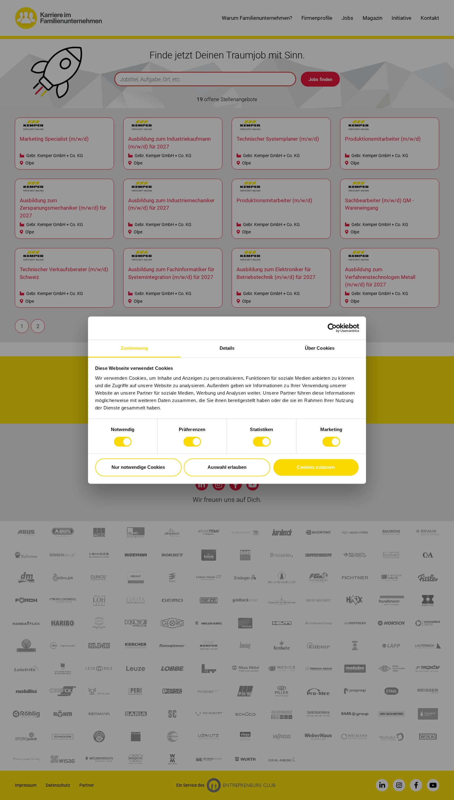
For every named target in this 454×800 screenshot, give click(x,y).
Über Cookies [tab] (319, 348)
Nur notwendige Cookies (138, 467)
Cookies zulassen (316, 467)
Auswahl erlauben (227, 467)
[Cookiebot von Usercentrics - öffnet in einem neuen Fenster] (332, 327)
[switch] (192, 442)
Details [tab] (227, 348)
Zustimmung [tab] (134, 348)
